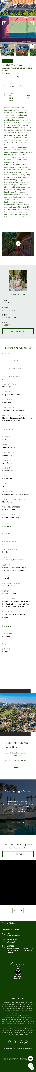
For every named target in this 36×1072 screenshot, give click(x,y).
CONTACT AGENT (18, 331)
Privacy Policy (27, 1059)
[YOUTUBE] (26, 1042)
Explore (18, 768)
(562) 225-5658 (8, 310)
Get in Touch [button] (18, 822)
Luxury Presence (24, 1048)
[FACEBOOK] (10, 1042)
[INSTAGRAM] (15, 1042)
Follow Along (18, 854)
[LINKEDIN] (21, 1042)
